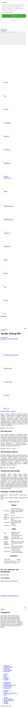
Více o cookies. (10, 12)
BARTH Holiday (8, 686)
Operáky (6, 674)
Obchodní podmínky (9, 700)
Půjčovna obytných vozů (10, 685)
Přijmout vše (14, 15)
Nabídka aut (7, 665)
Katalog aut (6, 668)
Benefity (6, 701)
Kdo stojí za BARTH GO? (10, 693)
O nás (5, 694)
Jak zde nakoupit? (8, 699)
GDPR (5, 692)
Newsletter (6, 690)
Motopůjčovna (7, 683)
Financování (7, 671)
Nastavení (13, 20)
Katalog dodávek (8, 670)
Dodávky (6, 677)
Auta (5, 675)
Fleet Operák (7, 688)
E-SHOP (6, 679)
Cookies (6, 703)
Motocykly (6, 678)
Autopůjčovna (7, 682)
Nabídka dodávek (8, 667)
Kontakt (6, 697)
